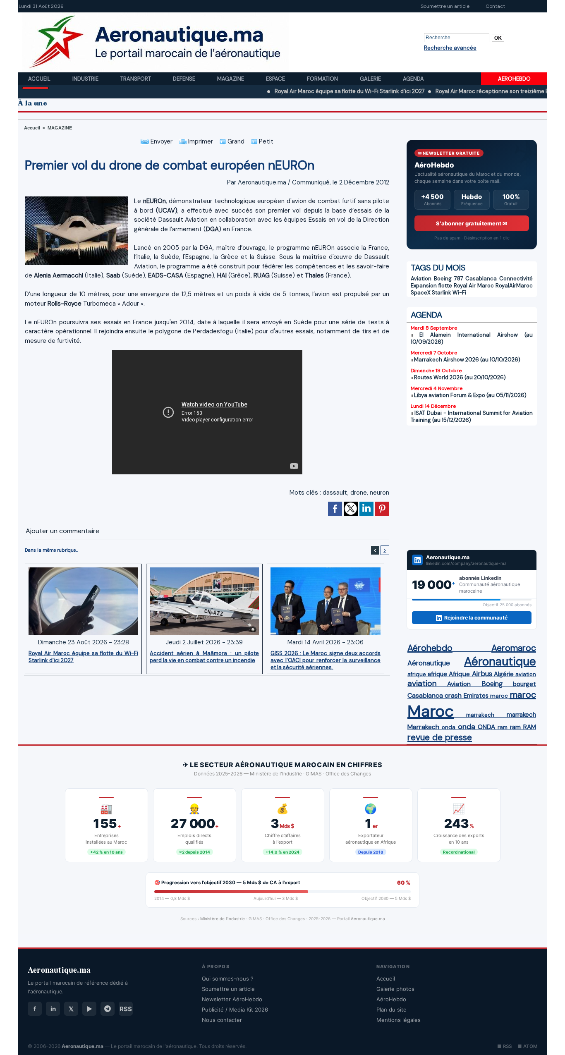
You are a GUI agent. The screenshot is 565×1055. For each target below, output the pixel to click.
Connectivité (516, 278)
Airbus (482, 673)
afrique (416, 674)
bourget (524, 684)
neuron (379, 492)
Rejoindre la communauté (476, 618)
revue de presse (439, 737)
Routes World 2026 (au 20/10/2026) (460, 377)
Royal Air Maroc (474, 285)
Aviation (421, 278)
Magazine (231, 78)
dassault (335, 492)
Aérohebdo (429, 648)
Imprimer (200, 141)
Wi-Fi (459, 292)
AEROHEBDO (514, 78)
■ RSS (504, 1046)
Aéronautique (428, 662)
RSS (126, 1009)
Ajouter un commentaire (62, 530)
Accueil (40, 78)
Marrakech (423, 726)
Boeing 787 (448, 278)
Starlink (441, 292)
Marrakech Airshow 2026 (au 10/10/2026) (467, 359)
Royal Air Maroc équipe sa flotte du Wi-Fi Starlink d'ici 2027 (318, 91)
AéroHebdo (391, 999)
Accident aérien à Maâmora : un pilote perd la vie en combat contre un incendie (204, 657)
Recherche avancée (450, 47)
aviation (525, 674)
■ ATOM (527, 1046)
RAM (529, 727)
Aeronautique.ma (368, 918)
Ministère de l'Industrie (222, 918)
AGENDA (426, 314)
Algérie (504, 674)
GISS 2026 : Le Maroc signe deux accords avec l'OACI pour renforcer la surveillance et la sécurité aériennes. (326, 660)
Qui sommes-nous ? (228, 978)
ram (503, 727)
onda (448, 727)
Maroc (430, 711)
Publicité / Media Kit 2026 (235, 1009)
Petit (265, 141)
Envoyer (160, 141)
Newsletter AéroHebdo (232, 999)
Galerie (371, 78)
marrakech (480, 714)
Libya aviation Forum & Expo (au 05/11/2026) (470, 395)
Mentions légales (398, 1020)
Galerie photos (395, 989)
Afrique (459, 674)
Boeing (492, 683)
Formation (323, 78)
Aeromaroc (513, 648)
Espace (276, 78)
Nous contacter (222, 1020)
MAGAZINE (60, 127)
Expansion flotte (431, 285)
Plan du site (391, 1009)
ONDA (486, 726)
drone (358, 492)
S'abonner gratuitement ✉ (471, 223)
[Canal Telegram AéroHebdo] (108, 1009)
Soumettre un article (445, 6)
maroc (499, 695)
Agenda (413, 78)
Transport (136, 78)
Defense (184, 78)
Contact (495, 6)
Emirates (476, 695)
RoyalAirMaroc (514, 285)
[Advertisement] (472, 487)
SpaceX (421, 292)
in (53, 1009)
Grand (235, 141)
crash (453, 695)
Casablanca (481, 278)
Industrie (86, 78)
